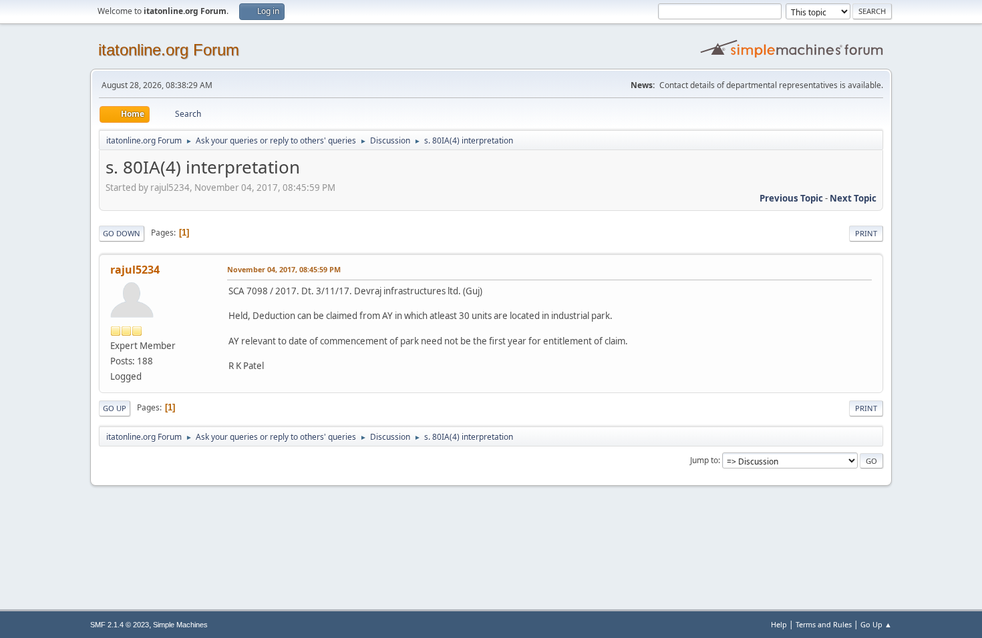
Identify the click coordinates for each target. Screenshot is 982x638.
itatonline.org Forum (168, 50)
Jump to (704, 460)
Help (779, 624)
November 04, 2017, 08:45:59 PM (284, 269)
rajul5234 (135, 269)
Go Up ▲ (876, 624)
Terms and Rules (824, 624)
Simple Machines (180, 625)
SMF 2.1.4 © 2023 (119, 625)
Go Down (121, 233)
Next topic (853, 198)
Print (866, 233)
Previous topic (791, 198)
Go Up (114, 408)
